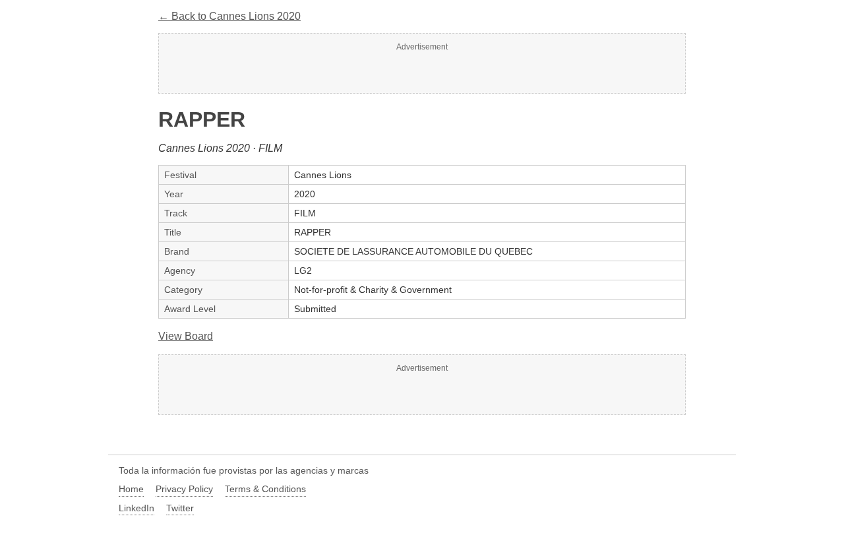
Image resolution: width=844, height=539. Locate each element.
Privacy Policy (184, 489)
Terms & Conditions (265, 489)
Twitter (180, 508)
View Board (185, 336)
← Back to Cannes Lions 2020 (229, 16)
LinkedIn (136, 508)
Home (131, 489)
